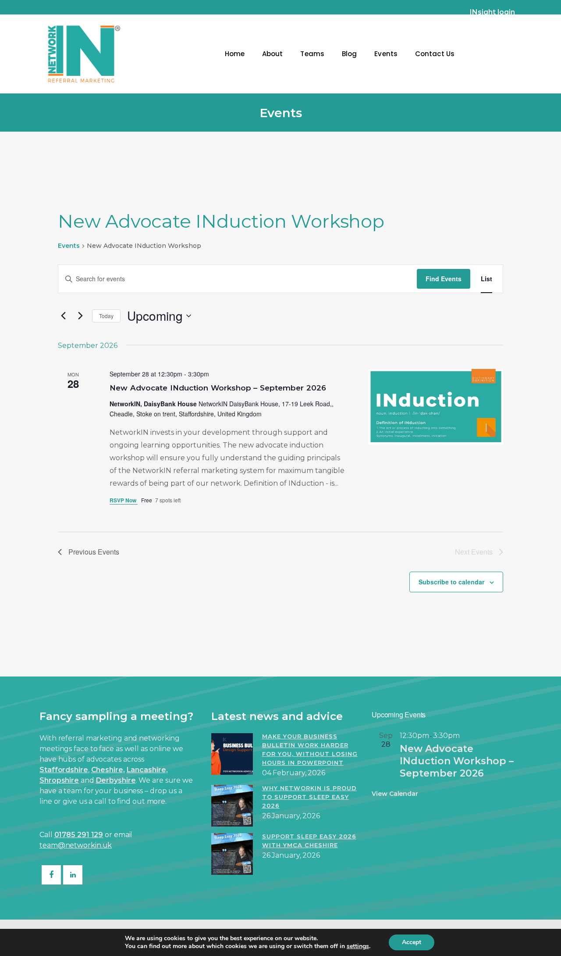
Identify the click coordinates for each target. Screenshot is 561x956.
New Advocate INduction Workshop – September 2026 (218, 387)
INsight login (492, 12)
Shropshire (59, 780)
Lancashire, (147, 770)
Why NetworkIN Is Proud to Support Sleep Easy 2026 (309, 796)
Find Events (444, 278)
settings (358, 946)
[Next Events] (80, 316)
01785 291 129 (78, 835)
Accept (411, 942)
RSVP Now (124, 500)
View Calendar (395, 794)
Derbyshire (116, 780)
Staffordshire (63, 770)
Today (106, 315)
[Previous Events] (63, 316)
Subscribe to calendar (451, 581)
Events (69, 246)
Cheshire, (108, 770)
